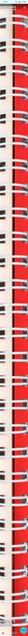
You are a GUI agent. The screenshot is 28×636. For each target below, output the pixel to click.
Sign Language (19, 2)
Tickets (23, 630)
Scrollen (14, 633)
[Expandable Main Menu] (24, 7)
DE (23, 2)
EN (25, 2)
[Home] (8, 8)
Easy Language (16, 2)
